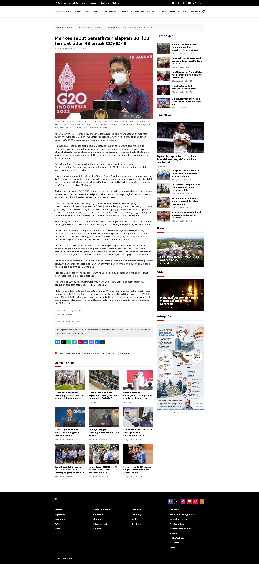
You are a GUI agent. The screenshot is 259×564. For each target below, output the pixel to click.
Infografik (164, 316)
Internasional (137, 12)
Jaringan (174, 510)
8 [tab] (191, 313)
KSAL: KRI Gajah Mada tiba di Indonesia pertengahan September (186, 215)
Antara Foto (73, 3)
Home (68, 12)
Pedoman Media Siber (181, 528)
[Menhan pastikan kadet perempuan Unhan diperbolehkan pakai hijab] (163, 48)
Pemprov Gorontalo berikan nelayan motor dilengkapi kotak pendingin (186, 173)
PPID (172, 547)
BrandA (174, 533)
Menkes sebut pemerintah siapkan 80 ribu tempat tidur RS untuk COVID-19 (115, 27)
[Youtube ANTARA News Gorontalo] (189, 3)
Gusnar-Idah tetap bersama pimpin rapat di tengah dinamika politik (186, 187)
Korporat (174, 543)
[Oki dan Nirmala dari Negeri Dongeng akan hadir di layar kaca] (163, 102)
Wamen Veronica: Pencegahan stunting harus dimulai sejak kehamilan (137, 395)
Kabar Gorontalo (93, 12)
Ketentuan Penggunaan (182, 514)
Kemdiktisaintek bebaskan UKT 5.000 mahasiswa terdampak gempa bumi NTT (69, 470)
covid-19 (112, 353)
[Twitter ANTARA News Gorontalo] (178, 3)
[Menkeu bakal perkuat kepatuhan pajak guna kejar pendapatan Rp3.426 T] (104, 379)
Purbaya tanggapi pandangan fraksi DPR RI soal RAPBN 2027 (104, 433)
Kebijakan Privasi (178, 519)
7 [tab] (186, 313)
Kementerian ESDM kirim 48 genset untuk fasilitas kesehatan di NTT (103, 470)
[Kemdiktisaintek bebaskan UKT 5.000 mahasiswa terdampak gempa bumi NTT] (70, 454)
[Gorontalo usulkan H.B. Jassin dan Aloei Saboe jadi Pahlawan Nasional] (163, 62)
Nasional (77, 12)
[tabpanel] (180, 251)
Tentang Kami (177, 524)
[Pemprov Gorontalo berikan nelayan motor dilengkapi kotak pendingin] (163, 174)
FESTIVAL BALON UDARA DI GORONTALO (179, 258)
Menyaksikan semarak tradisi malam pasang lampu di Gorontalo (180, 300)
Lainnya (195, 12)
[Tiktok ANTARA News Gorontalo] (194, 3)
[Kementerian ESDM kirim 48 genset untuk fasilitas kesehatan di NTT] (104, 454)
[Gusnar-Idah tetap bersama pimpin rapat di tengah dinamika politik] (163, 188)
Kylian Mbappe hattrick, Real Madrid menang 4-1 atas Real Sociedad (177, 159)
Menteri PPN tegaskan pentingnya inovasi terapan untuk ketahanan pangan (69, 395)
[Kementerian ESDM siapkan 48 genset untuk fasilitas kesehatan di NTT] (138, 454)
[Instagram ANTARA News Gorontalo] (184, 3)
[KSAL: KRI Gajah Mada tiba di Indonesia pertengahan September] (163, 216)
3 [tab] (180, 268)
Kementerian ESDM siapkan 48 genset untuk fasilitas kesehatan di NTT (137, 470)
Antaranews (61, 3)
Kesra (72, 27)
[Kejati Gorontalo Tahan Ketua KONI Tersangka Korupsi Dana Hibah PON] (163, 76)
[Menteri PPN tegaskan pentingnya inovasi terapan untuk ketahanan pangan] (70, 379)
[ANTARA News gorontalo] (59, 12)
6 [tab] (182, 313)
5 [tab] (189, 268)
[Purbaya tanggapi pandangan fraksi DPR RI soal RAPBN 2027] (104, 417)
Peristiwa (110, 12)
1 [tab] (172, 268)
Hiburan (150, 12)
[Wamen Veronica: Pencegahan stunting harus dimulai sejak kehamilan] (138, 379)
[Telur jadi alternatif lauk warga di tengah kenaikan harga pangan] (163, 202)
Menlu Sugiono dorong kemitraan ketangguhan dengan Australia (67, 433)
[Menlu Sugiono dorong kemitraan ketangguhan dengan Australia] (70, 417)
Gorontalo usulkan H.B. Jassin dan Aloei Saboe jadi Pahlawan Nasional (187, 61)
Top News (105, 3)
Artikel (184, 12)
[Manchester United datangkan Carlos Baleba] (163, 90)
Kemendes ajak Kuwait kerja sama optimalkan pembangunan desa (137, 433)
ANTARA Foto (177, 538)
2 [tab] (176, 268)
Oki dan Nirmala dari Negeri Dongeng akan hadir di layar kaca (186, 102)
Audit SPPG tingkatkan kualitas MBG (175, 401)
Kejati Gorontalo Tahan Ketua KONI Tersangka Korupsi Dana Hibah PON (187, 75)
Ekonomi (122, 12)
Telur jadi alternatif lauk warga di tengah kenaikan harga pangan (185, 201)
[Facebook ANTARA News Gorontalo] (173, 3)
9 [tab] (195, 313)
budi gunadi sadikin (94, 353)
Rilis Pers (115, 3)
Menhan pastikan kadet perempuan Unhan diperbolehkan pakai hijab (185, 47)
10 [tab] (199, 313)
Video (161, 272)
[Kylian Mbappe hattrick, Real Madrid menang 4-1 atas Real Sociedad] (180, 137)
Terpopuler (93, 3)
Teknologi (174, 12)
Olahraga (161, 12)
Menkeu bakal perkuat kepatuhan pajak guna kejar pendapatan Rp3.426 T (103, 395)
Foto (160, 228)
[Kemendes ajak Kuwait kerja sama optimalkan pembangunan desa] (138, 417)
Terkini (83, 3)
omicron (124, 353)
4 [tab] (184, 268)
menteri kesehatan (70, 353)
